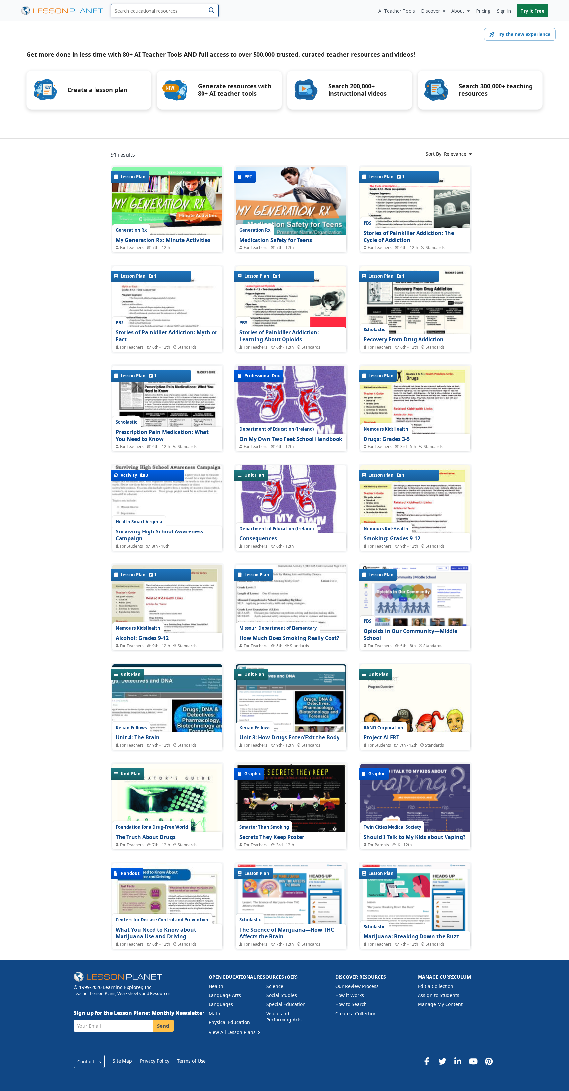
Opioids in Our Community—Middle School (410, 634)
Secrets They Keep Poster (271, 837)
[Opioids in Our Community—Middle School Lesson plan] (415, 609)
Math (214, 1013)
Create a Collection (356, 1013)
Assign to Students (438, 995)
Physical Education (229, 1022)
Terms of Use (191, 1061)
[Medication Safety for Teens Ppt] (291, 208)
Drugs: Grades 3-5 (387, 439)
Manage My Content (440, 1004)
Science (274, 986)
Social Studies (281, 995)
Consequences (258, 538)
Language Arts (225, 995)
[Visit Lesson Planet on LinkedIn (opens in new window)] (457, 1061)
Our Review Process (357, 986)
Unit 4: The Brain (138, 737)
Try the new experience (524, 34)
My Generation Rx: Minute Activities (163, 240)
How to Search (351, 1004)
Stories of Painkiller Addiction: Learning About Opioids (279, 336)
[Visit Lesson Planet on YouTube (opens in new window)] (473, 1061)
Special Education (286, 1004)
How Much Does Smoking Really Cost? (289, 638)
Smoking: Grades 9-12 (392, 538)
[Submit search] (211, 10)
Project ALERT (381, 737)
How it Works (349, 995)
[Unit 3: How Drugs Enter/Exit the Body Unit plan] (291, 718)
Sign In (504, 11)
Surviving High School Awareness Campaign (159, 535)
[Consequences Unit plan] (291, 529)
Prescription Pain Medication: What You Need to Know (162, 435)
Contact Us (89, 1061)
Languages (221, 1004)
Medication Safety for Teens (275, 240)
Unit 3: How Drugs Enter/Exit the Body (289, 737)
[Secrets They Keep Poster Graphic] (291, 803)
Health (216, 986)
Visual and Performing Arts (284, 1016)
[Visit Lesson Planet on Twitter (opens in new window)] (442, 1061)
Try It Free (532, 11)
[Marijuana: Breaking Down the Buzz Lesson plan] (415, 921)
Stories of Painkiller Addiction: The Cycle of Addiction (409, 236)
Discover (430, 11)
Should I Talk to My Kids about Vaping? (415, 837)
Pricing (483, 11)
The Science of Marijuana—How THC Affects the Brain (286, 933)
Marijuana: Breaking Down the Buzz (411, 936)
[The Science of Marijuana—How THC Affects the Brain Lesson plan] (291, 917)
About (457, 11)
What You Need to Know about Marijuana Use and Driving (156, 933)
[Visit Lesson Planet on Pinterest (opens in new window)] (488, 1061)
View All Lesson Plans (233, 1032)
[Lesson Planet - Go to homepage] (66, 10)
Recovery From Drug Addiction (404, 339)
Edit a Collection (435, 986)
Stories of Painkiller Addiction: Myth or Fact (166, 336)
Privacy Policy (154, 1061)
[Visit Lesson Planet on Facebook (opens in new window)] (426, 1061)
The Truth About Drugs (146, 837)
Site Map (122, 1061)
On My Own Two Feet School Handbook (290, 439)
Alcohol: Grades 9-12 (142, 638)
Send (163, 1025)
